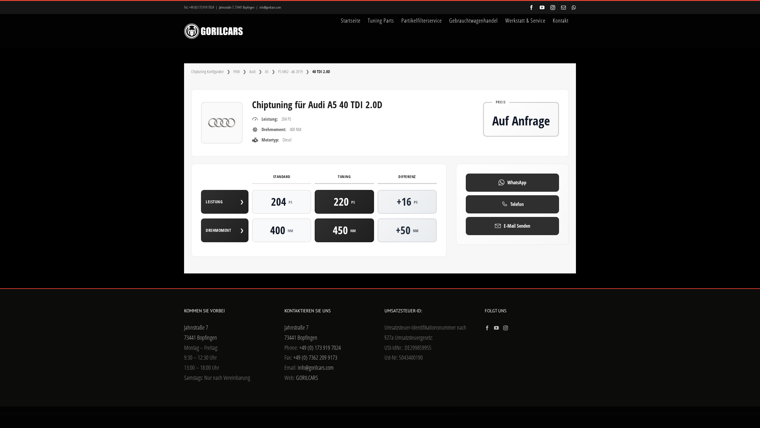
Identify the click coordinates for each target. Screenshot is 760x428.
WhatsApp (516, 182)
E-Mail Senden (517, 226)
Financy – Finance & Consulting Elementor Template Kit (435, 414)
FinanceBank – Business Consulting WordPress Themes (400, 414)
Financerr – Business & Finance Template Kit (424, 414)
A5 (267, 71)
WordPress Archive (322, 414)
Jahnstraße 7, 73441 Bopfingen (236, 7)
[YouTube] (496, 327)
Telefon (517, 204)
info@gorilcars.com (270, 7)
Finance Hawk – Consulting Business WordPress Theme (387, 414)
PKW (236, 71)
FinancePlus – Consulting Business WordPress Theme (413, 414)
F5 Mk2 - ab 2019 (290, 71)
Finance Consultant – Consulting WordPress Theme (375, 414)
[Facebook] (487, 327)
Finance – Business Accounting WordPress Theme (363, 414)
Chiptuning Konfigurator (207, 71)
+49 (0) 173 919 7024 (201, 7)
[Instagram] (505, 327)
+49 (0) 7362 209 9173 (315, 357)
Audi (252, 71)
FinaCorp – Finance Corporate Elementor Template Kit (342, 414)
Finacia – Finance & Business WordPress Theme (330, 414)
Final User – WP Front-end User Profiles (353, 414)
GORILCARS (307, 378)
